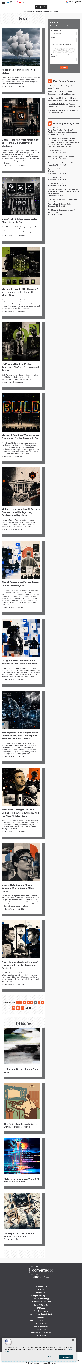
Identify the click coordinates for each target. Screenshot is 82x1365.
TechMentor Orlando (55, 183)
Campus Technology (41, 1299)
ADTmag (41, 1289)
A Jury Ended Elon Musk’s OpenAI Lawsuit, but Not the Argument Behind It (20, 965)
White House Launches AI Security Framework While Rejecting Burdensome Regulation (21, 512)
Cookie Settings (48, 1357)
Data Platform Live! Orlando (58, 177)
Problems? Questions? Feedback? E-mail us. (41, 1363)
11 (22, 1008)
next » (29, 1008)
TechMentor (41, 1329)
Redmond (41, 1317)
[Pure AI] (41, 7)
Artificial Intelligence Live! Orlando (61, 157)
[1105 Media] (41, 1277)
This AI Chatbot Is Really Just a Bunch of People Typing (20, 1125)
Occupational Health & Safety (41, 1314)
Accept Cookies (66, 1357)
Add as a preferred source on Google (75, 2)
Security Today (41, 1323)
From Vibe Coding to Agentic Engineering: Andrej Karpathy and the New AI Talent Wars (20, 812)
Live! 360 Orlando (55, 151)
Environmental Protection (41, 1302)
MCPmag (41, 1308)
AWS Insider (41, 1292)
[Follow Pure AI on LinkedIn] (8, 2)
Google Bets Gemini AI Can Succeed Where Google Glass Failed (18, 888)
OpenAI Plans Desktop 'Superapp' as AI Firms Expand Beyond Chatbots (20, 142)
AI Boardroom (41, 1286)
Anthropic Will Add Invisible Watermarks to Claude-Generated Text (19, 1236)
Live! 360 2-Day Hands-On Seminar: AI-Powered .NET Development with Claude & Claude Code (63, 191)
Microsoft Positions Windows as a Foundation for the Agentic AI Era (20, 437)
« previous (9, 1002)
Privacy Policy (67, 44)
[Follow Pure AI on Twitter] (11, 2)
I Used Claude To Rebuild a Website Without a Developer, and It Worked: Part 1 (64, 105)
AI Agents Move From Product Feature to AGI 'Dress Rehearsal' (19, 662)
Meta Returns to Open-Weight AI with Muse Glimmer (21, 1180)
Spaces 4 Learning (41, 1326)
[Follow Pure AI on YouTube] (20, 2)
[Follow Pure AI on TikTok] (14, 2)
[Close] (73, 1340)
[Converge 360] (41, 1270)
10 (18, 1008)
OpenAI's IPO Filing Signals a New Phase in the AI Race (20, 221)
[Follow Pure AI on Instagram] (17, 2)
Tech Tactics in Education (41, 1333)
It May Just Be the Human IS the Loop (21, 1070)
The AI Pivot (41, 1336)
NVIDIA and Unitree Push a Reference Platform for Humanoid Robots (20, 367)
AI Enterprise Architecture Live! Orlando (63, 163)
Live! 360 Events (41, 1305)
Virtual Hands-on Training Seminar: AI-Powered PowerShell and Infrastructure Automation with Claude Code (63, 202)
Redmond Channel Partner (41, 1320)
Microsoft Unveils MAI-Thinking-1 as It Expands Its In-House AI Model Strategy (20, 292)
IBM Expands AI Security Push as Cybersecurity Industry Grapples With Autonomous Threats (20, 735)
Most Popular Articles (64, 81)
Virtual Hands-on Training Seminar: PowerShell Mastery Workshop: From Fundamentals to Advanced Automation (63, 130)
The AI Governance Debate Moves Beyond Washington (21, 584)
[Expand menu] (3, 2)
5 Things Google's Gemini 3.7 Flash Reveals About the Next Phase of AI (61, 93)
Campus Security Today (41, 1296)
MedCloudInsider (41, 1311)
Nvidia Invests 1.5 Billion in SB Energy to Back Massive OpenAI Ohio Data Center (63, 99)
